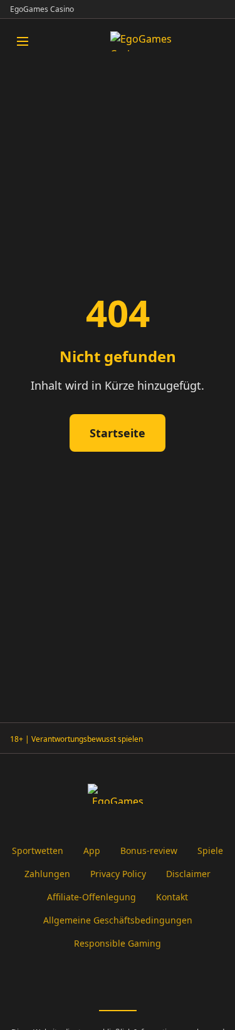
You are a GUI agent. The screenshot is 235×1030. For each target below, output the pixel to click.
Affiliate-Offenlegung (91, 897)
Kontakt (172, 897)
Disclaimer (188, 874)
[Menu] (22, 41)
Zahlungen (47, 874)
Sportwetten (37, 850)
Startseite (117, 432)
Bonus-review (148, 850)
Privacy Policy (118, 874)
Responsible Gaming (117, 943)
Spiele (210, 850)
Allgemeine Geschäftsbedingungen (117, 920)
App (91, 850)
